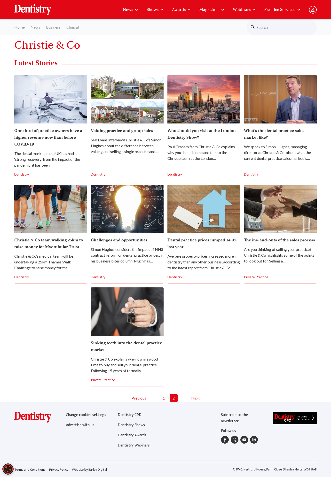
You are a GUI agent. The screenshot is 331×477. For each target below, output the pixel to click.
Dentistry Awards (132, 435)
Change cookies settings (86, 415)
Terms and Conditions (29, 469)
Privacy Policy (58, 469)
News (128, 9)
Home (19, 27)
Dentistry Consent (38, 7)
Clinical (72, 27)
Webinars (242, 9)
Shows (152, 9)
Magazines (209, 9)
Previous (139, 398)
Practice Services (279, 9)
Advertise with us (80, 425)
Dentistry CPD (130, 415)
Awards (179, 9)
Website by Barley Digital (89, 469)
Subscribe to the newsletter (234, 418)
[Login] (313, 10)
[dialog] (8, 469)
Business (53, 27)
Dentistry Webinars (134, 445)
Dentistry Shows (131, 425)
